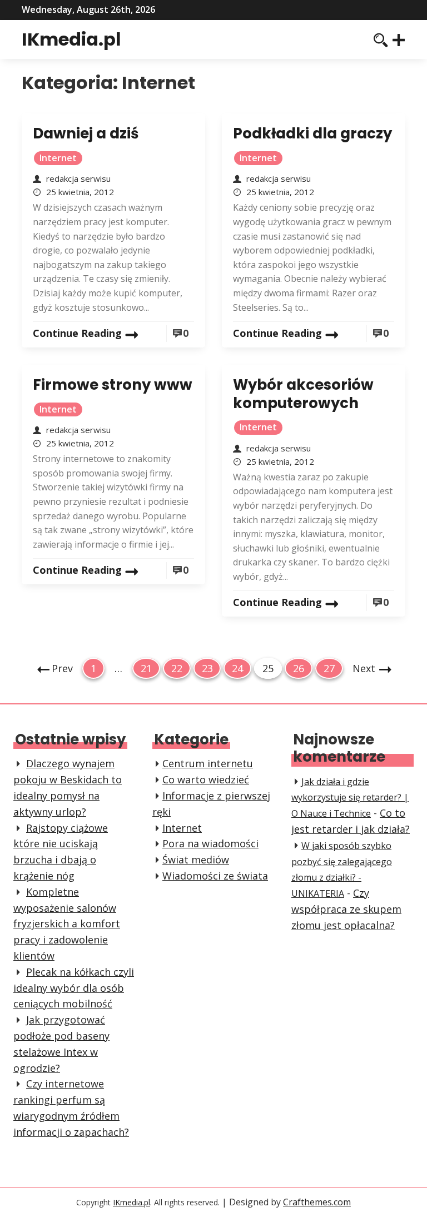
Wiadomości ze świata (215, 875)
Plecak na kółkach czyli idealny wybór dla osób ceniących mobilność (73, 988)
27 (329, 670)
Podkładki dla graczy (312, 133)
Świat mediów (195, 859)
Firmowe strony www (112, 385)
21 (146, 670)
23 (207, 670)
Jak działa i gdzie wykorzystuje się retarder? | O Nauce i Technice (350, 798)
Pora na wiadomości (210, 843)
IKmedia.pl (71, 39)
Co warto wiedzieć (205, 779)
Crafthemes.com (317, 1202)
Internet (58, 158)
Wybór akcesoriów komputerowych (303, 394)
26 (298, 670)
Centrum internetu (207, 763)
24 (237, 670)
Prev (62, 668)
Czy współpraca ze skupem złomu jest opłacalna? (346, 909)
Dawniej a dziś (86, 133)
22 (176, 670)
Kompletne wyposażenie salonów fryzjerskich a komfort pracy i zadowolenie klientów (66, 923)
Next (363, 668)
